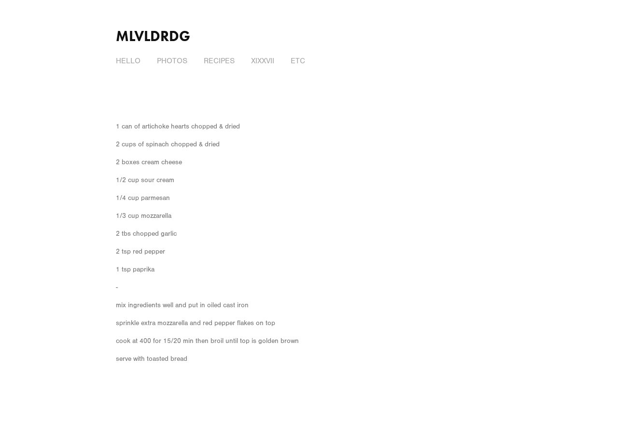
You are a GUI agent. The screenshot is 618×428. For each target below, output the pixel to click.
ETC (298, 61)
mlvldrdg (153, 36)
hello (128, 61)
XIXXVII (262, 61)
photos (172, 61)
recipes (219, 61)
